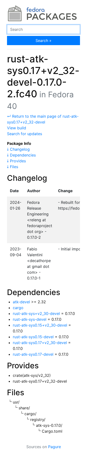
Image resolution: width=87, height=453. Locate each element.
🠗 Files (12, 166)
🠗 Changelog (18, 149)
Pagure (54, 446)
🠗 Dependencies (21, 155)
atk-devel (21, 301)
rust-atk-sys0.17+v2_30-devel (40, 342)
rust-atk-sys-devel (29, 319)
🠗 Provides (16, 160)
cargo (18, 307)
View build (16, 127)
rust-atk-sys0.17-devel (33, 354)
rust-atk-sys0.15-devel (33, 336)
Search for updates (24, 133)
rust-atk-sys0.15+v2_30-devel (40, 325)
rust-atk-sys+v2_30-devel (36, 313)
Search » (43, 40)
